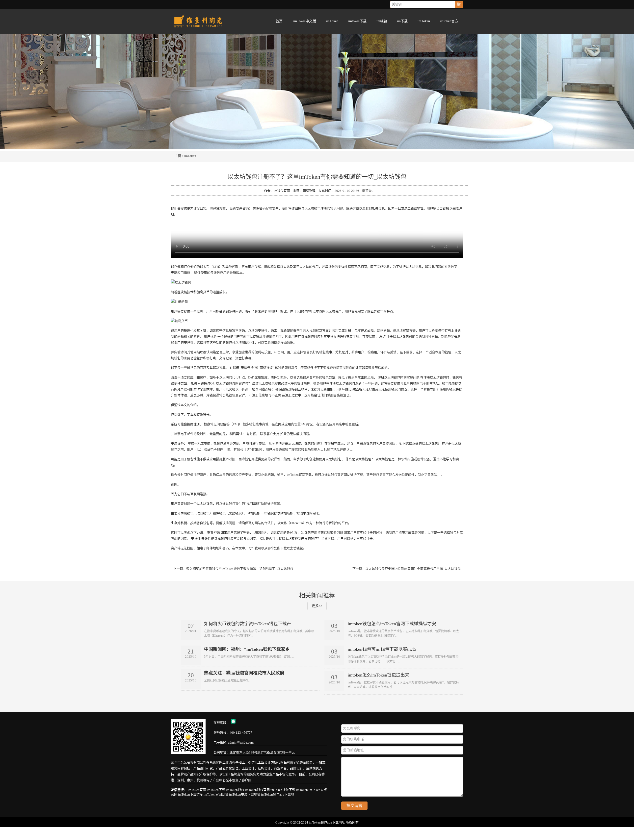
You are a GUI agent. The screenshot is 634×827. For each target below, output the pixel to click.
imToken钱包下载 (282, 790)
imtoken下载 (357, 21)
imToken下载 (216, 790)
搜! (459, 4)
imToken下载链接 (190, 794)
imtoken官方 (449, 21)
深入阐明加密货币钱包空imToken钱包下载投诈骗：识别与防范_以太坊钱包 (239, 569)
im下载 (402, 21)
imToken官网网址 (216, 794)
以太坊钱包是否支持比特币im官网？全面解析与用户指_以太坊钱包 (413, 569)
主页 (178, 156)
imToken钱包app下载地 (277, 794)
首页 (279, 21)
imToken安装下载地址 (244, 794)
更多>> (317, 606)
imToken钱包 (235, 790)
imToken (332, 21)
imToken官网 (197, 790)
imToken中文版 (304, 21)
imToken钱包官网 (257, 790)
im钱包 (381, 21)
